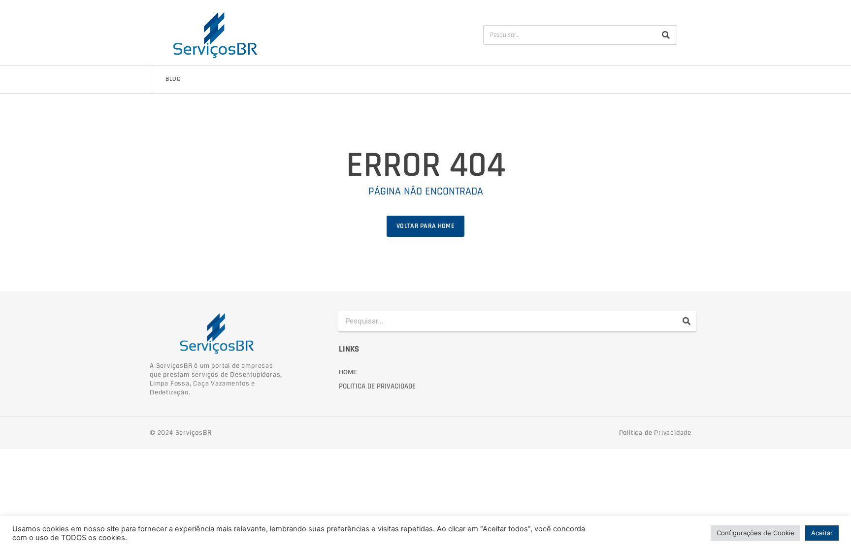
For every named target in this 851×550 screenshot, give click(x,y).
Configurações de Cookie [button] (755, 533)
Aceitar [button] (822, 533)
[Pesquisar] (666, 35)
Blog (173, 79)
